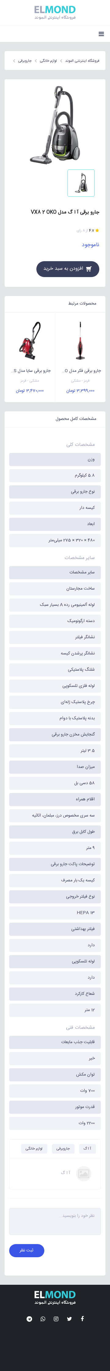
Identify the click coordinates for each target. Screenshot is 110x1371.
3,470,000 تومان (30, 391)
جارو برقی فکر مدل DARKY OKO (78, 371)
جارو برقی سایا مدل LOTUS (27, 371)
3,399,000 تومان (80, 391)
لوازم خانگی (33, 1149)
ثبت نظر (26, 1250)
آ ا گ (87, 1149)
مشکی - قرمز (29, 381)
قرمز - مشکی (80, 381)
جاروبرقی (63, 1149)
